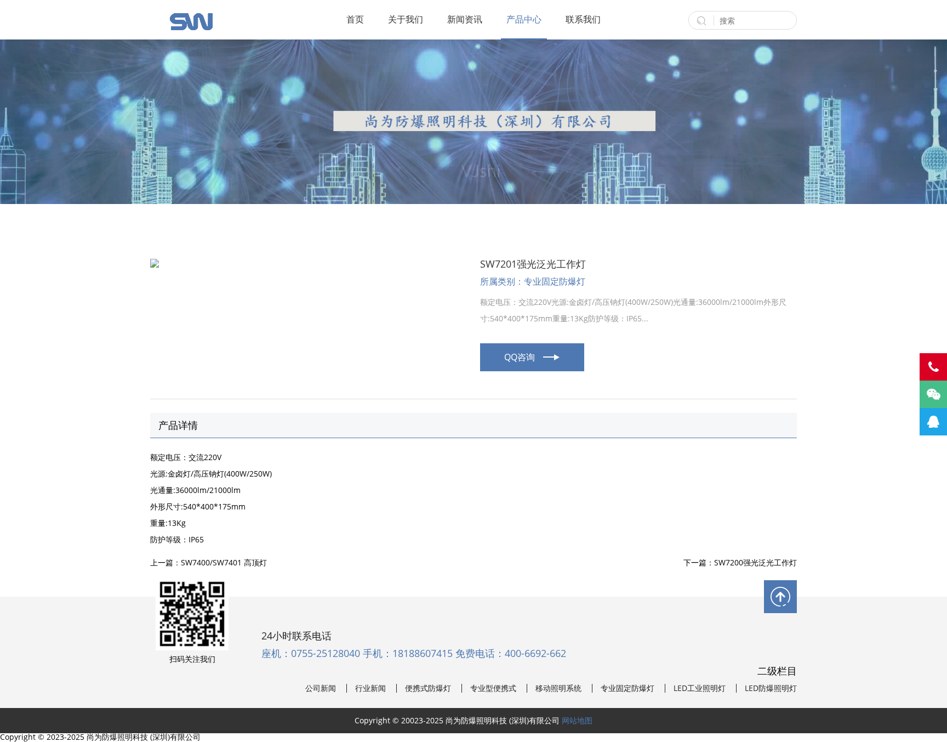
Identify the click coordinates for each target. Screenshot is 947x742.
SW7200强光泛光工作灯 (755, 562)
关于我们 (405, 19)
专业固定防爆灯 (627, 688)
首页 (355, 19)
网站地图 (577, 720)
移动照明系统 (558, 688)
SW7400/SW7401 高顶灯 (224, 562)
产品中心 (523, 19)
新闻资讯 (464, 19)
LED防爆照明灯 (771, 688)
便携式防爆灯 (428, 688)
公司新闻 (320, 688)
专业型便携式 (493, 688)
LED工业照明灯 (700, 688)
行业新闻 (370, 688)
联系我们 (583, 19)
